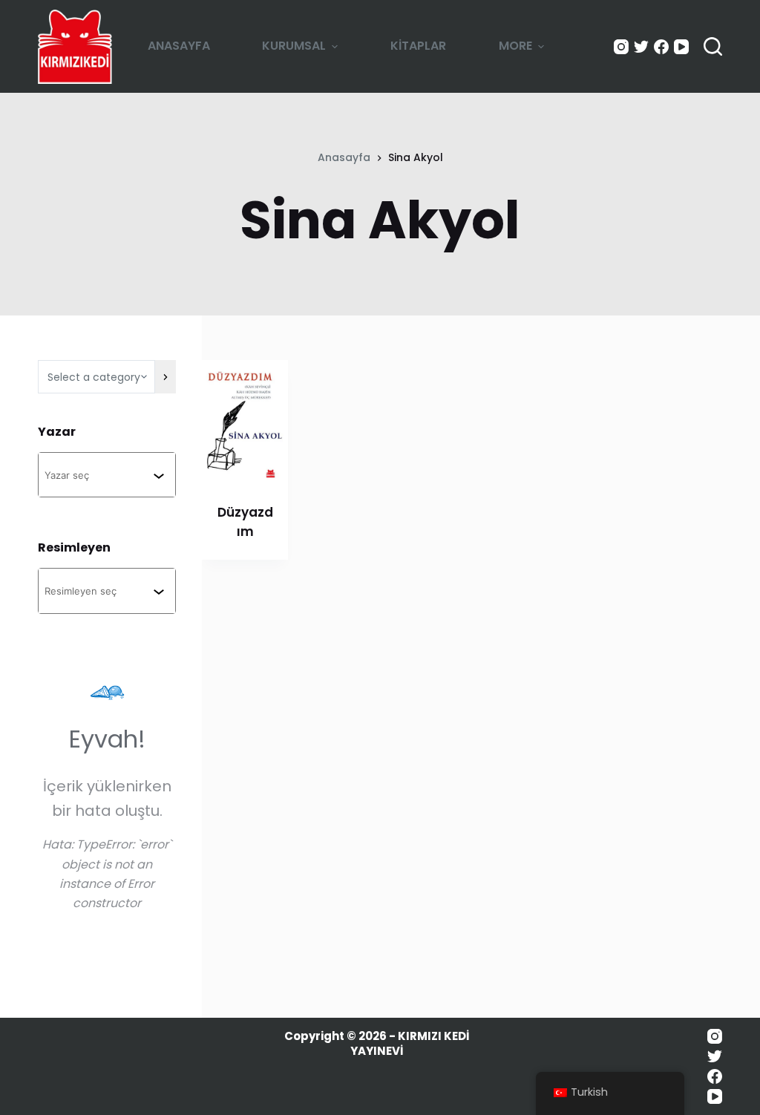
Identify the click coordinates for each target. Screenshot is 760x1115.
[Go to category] (165, 376)
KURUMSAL (294, 45)
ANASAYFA (179, 45)
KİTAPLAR (418, 45)
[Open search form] (713, 46)
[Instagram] (621, 46)
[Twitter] (641, 46)
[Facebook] (661, 46)
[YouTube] (681, 46)
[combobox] (99, 474)
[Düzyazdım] (245, 422)
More (515, 45)
